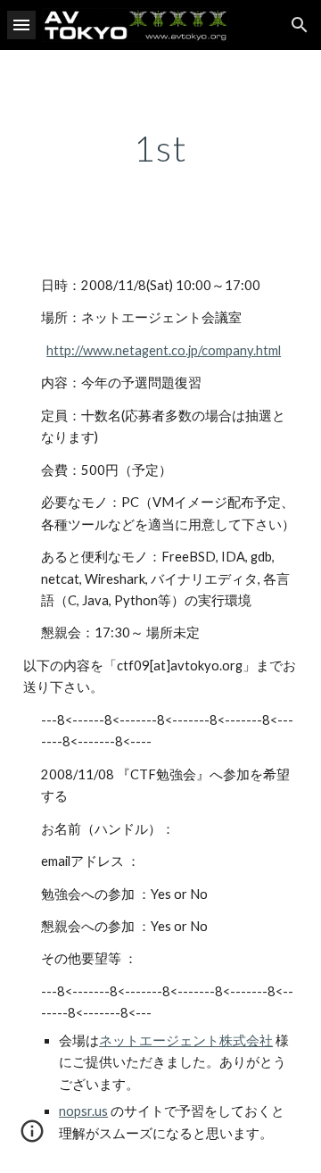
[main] (160, 148)
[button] (21, 24)
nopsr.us (83, 1111)
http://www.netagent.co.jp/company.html (163, 350)
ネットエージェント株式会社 (186, 1040)
